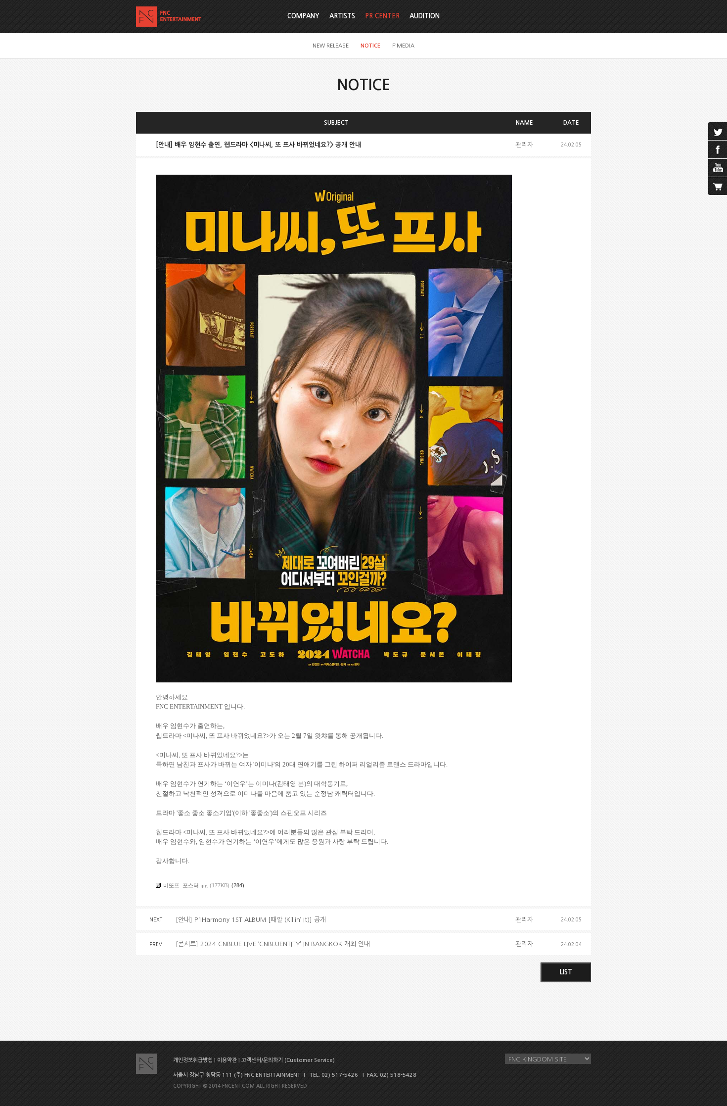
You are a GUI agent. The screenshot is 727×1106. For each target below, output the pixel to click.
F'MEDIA (403, 45)
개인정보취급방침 (193, 1060)
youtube (717, 168)
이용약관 (227, 1060)
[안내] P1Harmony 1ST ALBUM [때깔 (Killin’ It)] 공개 (251, 919)
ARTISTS (342, 16)
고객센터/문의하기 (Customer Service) (288, 1060)
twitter (717, 131)
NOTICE (370, 45)
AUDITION (424, 16)
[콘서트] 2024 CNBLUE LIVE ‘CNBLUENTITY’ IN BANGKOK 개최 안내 (273, 944)
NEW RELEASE (331, 45)
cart (717, 186)
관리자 (524, 145)
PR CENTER (382, 16)
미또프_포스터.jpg (185, 885)
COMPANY (303, 16)
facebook (717, 149)
